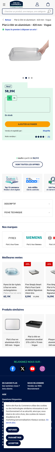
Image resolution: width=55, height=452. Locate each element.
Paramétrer (14, 437)
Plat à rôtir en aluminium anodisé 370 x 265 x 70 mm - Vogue (34, 340)
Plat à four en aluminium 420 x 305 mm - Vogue (12, 342)
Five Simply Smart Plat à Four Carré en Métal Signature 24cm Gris (33, 288)
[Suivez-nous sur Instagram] (42, 369)
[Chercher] (49, 11)
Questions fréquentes (12, 399)
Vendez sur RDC (35, 386)
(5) (49, 137)
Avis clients (7, 389)
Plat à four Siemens (34, 245)
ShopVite (46, 131)
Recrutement (33, 389)
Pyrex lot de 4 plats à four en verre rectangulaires (12, 287)
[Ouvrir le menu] (4, 4)
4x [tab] (14, 98)
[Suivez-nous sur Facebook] (13, 369)
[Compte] (37, 4)
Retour (8, 20)
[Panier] (48, 4)
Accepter (13, 443)
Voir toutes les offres (27, 164)
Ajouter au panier (27, 124)
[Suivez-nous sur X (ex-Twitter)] (22, 369)
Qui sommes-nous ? (11, 386)
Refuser (12, 430)
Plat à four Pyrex (12, 245)
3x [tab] (10, 98)
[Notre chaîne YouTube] (32, 369)
